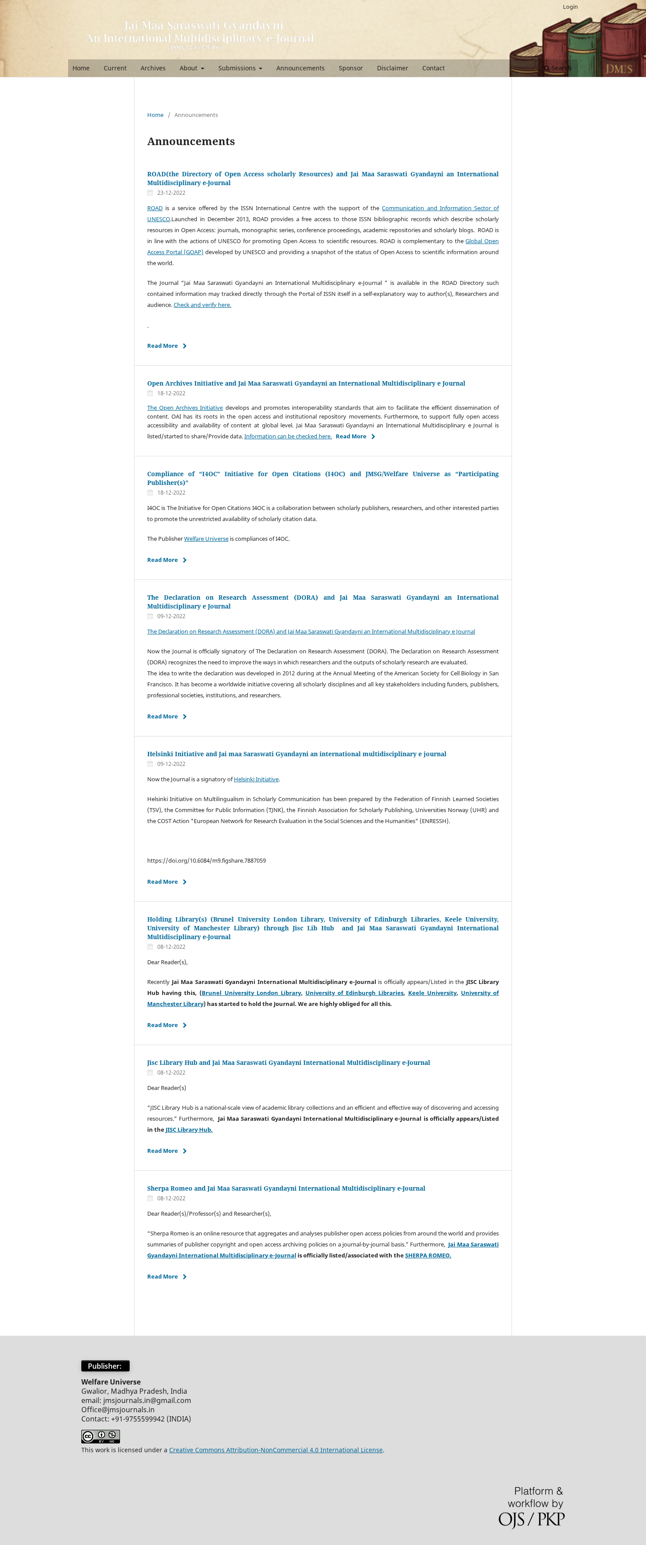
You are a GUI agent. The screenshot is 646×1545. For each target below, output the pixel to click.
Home (81, 68)
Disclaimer (392, 68)
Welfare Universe (206, 539)
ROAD (155, 208)
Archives (153, 68)
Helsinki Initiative (256, 779)
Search (561, 68)
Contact (433, 68)
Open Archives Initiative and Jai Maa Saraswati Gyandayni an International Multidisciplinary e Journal (306, 383)
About (189, 68)
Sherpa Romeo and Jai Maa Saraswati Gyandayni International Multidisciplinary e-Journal (286, 1188)
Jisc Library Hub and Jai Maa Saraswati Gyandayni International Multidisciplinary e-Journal (288, 1062)
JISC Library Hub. (189, 1129)
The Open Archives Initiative (185, 408)
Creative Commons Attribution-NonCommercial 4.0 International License (276, 1450)
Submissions (238, 68)
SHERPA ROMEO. (428, 1255)
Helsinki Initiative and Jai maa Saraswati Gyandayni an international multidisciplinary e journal (296, 754)
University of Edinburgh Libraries (354, 993)
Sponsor (351, 68)
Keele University (432, 993)
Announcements (300, 68)
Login (570, 7)
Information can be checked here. (288, 436)
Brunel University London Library (251, 993)
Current (115, 68)
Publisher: (105, 1366)
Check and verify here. (202, 305)
